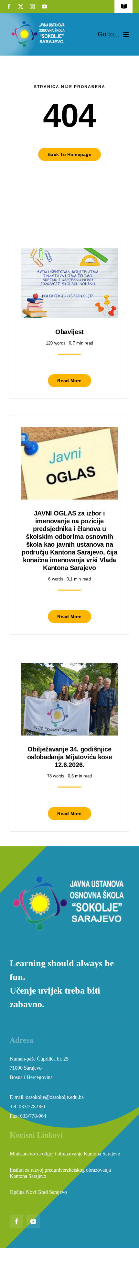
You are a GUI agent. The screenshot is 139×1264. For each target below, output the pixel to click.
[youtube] (44, 6)
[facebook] (9, 6)
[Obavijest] (69, 252)
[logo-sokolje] (38, 22)
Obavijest (69, 331)
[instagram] (32, 6)
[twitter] (20, 6)
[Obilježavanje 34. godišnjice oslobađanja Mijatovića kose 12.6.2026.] (69, 667)
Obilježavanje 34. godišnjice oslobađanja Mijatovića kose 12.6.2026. (69, 757)
